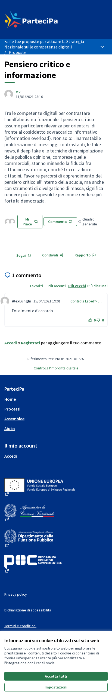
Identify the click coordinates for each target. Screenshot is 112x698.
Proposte (17, 52)
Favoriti (36, 285)
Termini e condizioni (20, 625)
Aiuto (9, 428)
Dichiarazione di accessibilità (27, 610)
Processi (12, 409)
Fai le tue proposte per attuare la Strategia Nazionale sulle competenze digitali (44, 44)
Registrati (30, 342)
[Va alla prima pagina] (42, 19)
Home (10, 399)
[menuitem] (56, 399)
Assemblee (14, 418)
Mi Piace (27, 221)
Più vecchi (77, 285)
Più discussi (97, 285)
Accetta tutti (56, 676)
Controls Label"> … (86, 301)
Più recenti (57, 285)
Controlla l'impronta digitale (56, 368)
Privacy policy (15, 594)
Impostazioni (56, 687)
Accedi (10, 342)
